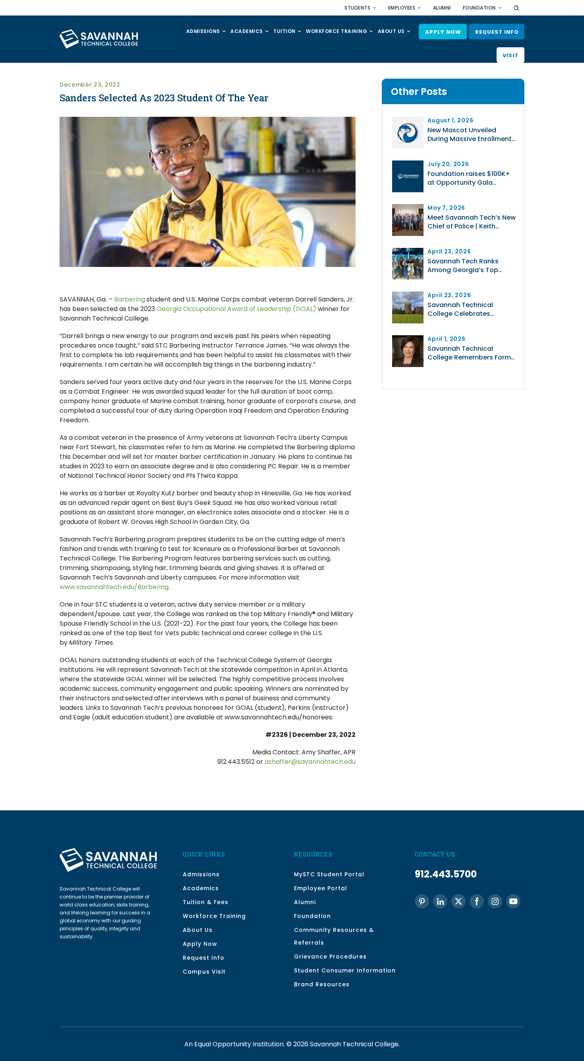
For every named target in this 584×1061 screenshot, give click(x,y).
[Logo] (407, 163)
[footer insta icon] (495, 901)
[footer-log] (108, 851)
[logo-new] (99, 32)
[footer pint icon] (422, 901)
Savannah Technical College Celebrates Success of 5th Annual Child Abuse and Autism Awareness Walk (472, 309)
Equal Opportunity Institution (239, 1044)
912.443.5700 (446, 874)
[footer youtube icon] (513, 901)
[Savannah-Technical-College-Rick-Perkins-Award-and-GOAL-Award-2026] (407, 250)
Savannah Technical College (354, 1044)
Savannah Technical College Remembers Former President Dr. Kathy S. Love (472, 353)
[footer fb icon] (477, 901)
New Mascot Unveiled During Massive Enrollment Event (469, 134)
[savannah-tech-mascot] (407, 119)
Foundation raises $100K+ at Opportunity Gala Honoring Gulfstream (468, 178)
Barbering (129, 299)
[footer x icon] (458, 901)
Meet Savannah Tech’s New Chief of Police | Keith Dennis (471, 222)
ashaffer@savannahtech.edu (310, 761)
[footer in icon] (440, 901)
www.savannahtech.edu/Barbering (114, 586)
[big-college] (407, 294)
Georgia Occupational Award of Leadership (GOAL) (236, 308)
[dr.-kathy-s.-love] (407, 338)
